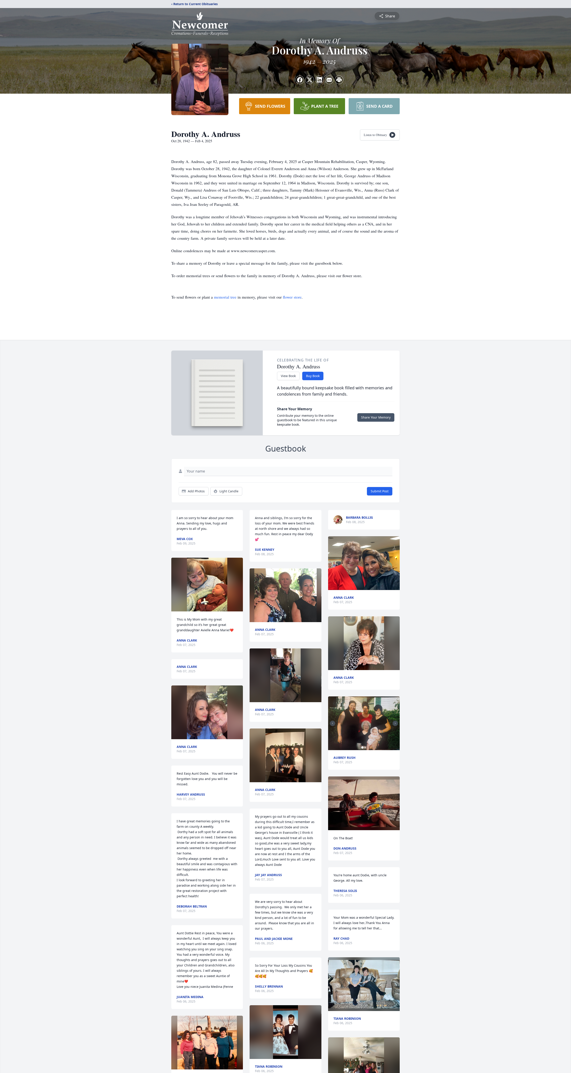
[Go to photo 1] (362, 747)
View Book (288, 376)
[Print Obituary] (339, 80)
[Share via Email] (329, 80)
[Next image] (395, 723)
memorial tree (225, 297)
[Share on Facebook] (300, 80)
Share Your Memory (376, 417)
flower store (292, 297)
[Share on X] (310, 80)
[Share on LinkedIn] (319, 80)
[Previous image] (332, 723)
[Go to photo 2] (365, 747)
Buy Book (313, 376)
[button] (207, 584)
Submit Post (380, 491)
